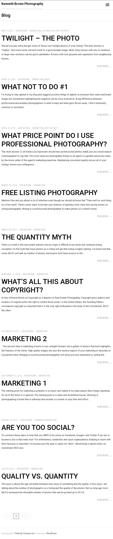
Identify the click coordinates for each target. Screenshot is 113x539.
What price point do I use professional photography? (54, 139)
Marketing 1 (24, 383)
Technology (48, 31)
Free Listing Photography (49, 192)
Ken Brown (21, 31)
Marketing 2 (24, 339)
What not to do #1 (34, 87)
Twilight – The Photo (40, 38)
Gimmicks (39, 420)
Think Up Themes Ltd (24, 533)
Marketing (35, 31)
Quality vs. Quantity (39, 476)
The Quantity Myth (36, 237)
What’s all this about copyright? (42, 285)
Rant (47, 79)
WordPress (51, 533)
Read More (102, 66)
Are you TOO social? (38, 427)
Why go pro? (62, 31)
